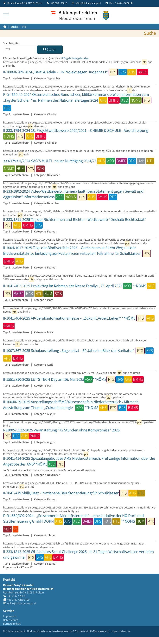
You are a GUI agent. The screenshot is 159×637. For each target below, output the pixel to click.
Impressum (9, 616)
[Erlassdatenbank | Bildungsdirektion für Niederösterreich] (79, 15)
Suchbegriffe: (11, 43)
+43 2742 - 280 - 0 (59, 3)
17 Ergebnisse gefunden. (74, 58)
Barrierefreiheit (12, 624)
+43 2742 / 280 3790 (18, 600)
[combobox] (20, 49)
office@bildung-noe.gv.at (88, 3)
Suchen (51, 49)
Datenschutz (10, 620)
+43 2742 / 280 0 (16, 596)
